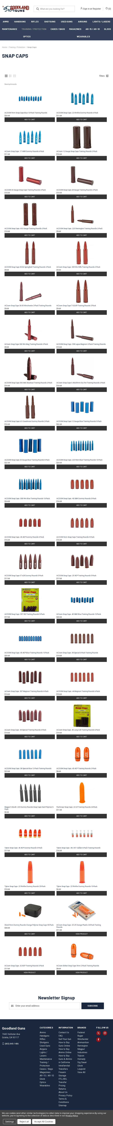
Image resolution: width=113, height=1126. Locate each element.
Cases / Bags (58, 29)
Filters (102, 76)
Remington (82, 1045)
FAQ (61, 1035)
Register (97, 8)
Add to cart (29, 120)
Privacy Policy (65, 1095)
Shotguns (49, 21)
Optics (27, 36)
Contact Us (64, 1032)
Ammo (6, 21)
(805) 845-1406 (12, 1043)
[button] (6, 76)
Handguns (20, 21)
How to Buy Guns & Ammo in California (65, 1059)
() (109, 8)
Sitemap (63, 1105)
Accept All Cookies (43, 1121)
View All (81, 1072)
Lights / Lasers (101, 21)
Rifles (35, 21)
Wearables (83, 36)
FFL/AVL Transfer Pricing (63, 1082)
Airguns (82, 21)
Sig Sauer (82, 1062)
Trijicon (80, 1055)
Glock (107, 29)
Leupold (81, 1069)
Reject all (24, 1121)
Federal (81, 1032)
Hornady (81, 1059)
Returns (62, 1089)
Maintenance (9, 29)
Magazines (75, 29)
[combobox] (54, 9)
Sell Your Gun (65, 1039)
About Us (63, 1092)
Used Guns (66, 21)
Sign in (86, 8)
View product (82, 934)
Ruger (80, 1035)
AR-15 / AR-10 (93, 29)
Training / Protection (33, 29)
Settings (9, 1121)
